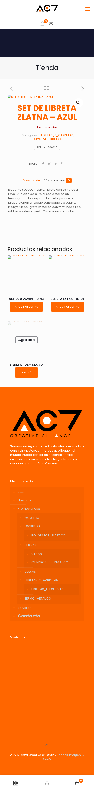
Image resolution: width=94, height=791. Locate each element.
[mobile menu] (88, 9)
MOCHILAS (32, 518)
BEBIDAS (31, 545)
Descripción (31, 180)
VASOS (36, 554)
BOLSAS (30, 571)
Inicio (22, 492)
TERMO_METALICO (38, 598)
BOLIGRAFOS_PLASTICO (48, 535)
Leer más (26, 372)
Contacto (29, 616)
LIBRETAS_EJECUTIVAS (47, 589)
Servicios (24, 608)
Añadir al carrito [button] (26, 306)
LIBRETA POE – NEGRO (26, 364)
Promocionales (29, 508)
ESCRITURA (32, 526)
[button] (78, 102)
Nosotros (24, 500)
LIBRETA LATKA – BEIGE (67, 299)
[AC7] (47, 9)
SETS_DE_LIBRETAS (47, 139)
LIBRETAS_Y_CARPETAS (56, 135)
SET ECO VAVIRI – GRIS (26, 299)
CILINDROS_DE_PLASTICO (49, 562)
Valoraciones (57, 180)
